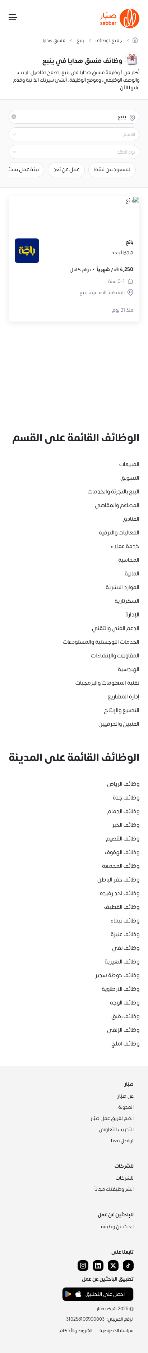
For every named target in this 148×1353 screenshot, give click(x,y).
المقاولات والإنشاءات (115, 655)
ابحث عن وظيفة (117, 1226)
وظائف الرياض (123, 784)
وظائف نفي (125, 948)
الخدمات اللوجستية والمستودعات (101, 642)
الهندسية (128, 669)
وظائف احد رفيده (119, 893)
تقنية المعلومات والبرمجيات (107, 683)
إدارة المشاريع (123, 696)
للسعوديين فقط (112, 169)
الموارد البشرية (122, 587)
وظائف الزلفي (123, 1030)
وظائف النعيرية (122, 961)
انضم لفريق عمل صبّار (112, 1118)
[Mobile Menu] (13, 18)
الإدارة (132, 614)
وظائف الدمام (123, 811)
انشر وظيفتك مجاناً (114, 1189)
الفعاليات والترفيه (119, 532)
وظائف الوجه (124, 1002)
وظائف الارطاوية (120, 989)
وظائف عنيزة (125, 934)
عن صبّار (125, 1096)
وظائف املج (125, 1043)
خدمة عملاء (125, 546)
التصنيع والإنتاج (121, 710)
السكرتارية (127, 601)
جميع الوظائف (109, 41)
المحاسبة (128, 560)
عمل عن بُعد (66, 169)
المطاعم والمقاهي (117, 505)
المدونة (126, 1107)
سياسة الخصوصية (117, 1331)
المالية (132, 573)
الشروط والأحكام (76, 1331)
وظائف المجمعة (120, 866)
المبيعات (129, 464)
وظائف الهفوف (122, 852)
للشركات (125, 1178)
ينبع (80, 41)
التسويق (129, 478)
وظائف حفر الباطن (118, 879)
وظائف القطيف (121, 907)
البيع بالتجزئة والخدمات (113, 491)
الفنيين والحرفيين (118, 724)
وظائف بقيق (125, 1016)
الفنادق (130, 519)
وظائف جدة (126, 797)
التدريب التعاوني (116, 1129)
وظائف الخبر (125, 825)
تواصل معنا (122, 1140)
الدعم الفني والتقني (115, 628)
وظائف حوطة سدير (117, 975)
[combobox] (68, 134)
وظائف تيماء (124, 920)
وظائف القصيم (122, 838)
